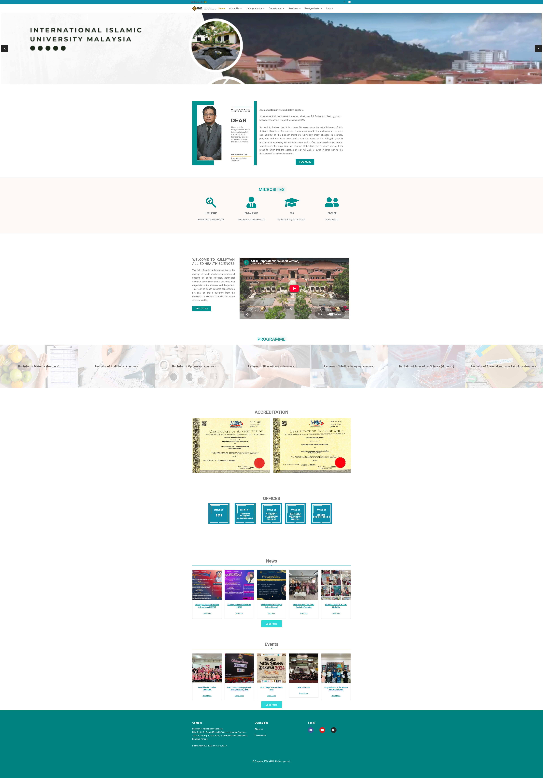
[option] (271, 48)
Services (293, 8)
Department (275, 8)
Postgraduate (312, 8)
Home (222, 8)
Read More (207, 613)
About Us (234, 8)
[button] (235, 8)
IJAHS (329, 8)
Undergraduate (254, 8)
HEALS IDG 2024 (304, 687)
